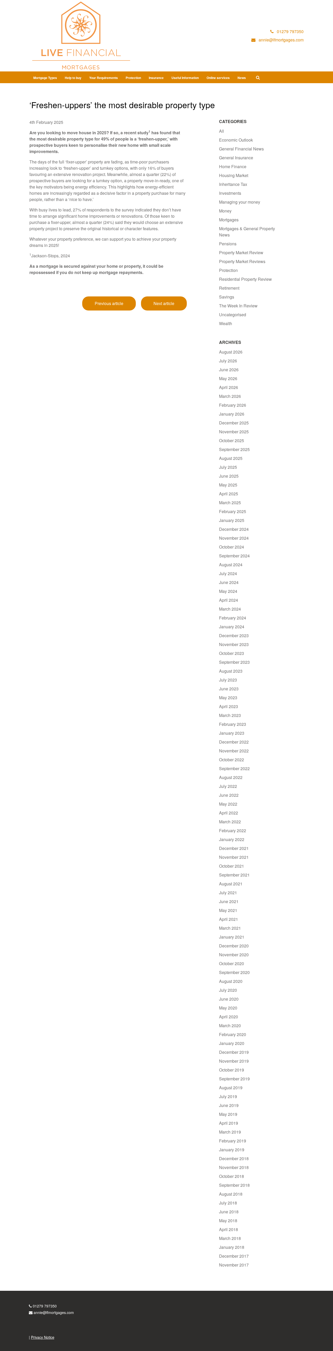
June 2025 (229, 476)
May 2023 (228, 698)
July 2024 (228, 573)
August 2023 (230, 671)
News (242, 77)
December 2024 (234, 529)
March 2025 (230, 503)
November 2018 (234, 1167)
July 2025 (228, 467)
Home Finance (232, 166)
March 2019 (230, 1132)
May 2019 (228, 1114)
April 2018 (228, 1229)
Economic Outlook (236, 140)
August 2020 (230, 981)
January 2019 (231, 1150)
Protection (133, 77)
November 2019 (234, 1061)
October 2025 (231, 440)
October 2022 (231, 760)
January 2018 (231, 1247)
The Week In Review (238, 306)
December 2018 (234, 1158)
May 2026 (228, 378)
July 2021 (228, 893)
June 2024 (229, 582)
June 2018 (229, 1212)
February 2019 (232, 1141)
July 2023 (228, 680)
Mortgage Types (45, 77)
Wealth (225, 323)
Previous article (109, 303)
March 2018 (230, 1238)
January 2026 (231, 414)
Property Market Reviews (242, 261)
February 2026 (232, 405)
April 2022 (228, 813)
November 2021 (234, 857)
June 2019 (229, 1105)
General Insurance (236, 158)
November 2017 (234, 1265)
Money (225, 211)
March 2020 (230, 1026)
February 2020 (232, 1034)
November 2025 (234, 432)
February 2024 (232, 618)
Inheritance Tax (233, 184)
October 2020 (231, 963)
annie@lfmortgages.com (54, 1312)
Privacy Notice (42, 1337)
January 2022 (231, 839)
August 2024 (230, 565)
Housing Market (233, 175)
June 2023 (229, 689)
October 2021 (231, 866)
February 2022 (232, 830)
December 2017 (234, 1256)
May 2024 (228, 591)
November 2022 (234, 751)
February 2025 (232, 511)
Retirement (229, 288)
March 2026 (230, 396)
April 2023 (228, 706)
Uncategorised (232, 315)
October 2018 (231, 1176)
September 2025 (234, 449)
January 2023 (231, 733)
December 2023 (234, 635)
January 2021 (231, 937)
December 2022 (234, 742)
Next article (163, 303)
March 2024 (230, 609)
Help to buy (73, 77)
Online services (218, 77)
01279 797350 (45, 1306)
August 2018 (230, 1194)
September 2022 (234, 768)
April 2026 (228, 387)
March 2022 (230, 822)
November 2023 (234, 644)
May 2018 (228, 1221)
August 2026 (230, 352)
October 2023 (231, 653)
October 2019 (231, 1070)
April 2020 (228, 1017)
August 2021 (230, 884)
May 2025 (228, 485)
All (221, 131)
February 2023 (232, 724)
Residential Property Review (245, 279)
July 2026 (228, 361)
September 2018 (234, 1185)
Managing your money (239, 202)
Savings (226, 297)
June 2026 (229, 370)
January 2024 (231, 627)
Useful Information (185, 77)
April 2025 (228, 494)
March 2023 (230, 715)
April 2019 (228, 1123)
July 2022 (228, 786)
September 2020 (234, 972)
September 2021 (234, 875)
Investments (230, 193)
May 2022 (228, 804)
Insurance (156, 77)
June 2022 (229, 795)
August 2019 (230, 1088)
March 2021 (230, 928)
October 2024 (231, 547)
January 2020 (231, 1043)
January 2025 (231, 520)
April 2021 (228, 919)
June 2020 (229, 999)
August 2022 (230, 777)
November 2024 (234, 538)
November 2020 (234, 955)
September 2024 (234, 556)
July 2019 (228, 1096)
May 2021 (228, 910)
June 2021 (229, 901)
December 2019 (234, 1052)
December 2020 (234, 946)
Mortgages (229, 220)
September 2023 (234, 662)
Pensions (227, 244)
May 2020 (228, 1008)
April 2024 (228, 600)
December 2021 (234, 848)
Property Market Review (241, 252)
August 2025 (230, 458)
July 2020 (228, 990)
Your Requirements (103, 77)
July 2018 (228, 1203)
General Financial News (241, 149)
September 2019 (234, 1079)
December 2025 (234, 423)
